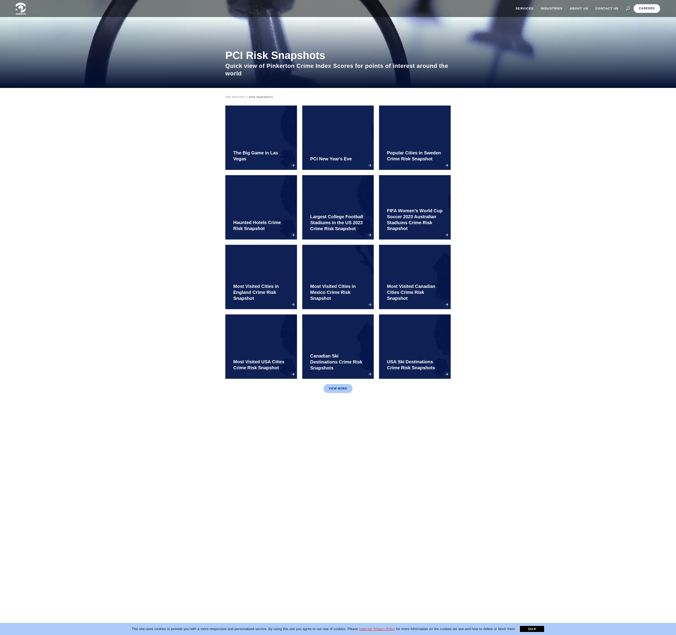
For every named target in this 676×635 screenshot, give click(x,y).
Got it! (532, 628)
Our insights (235, 97)
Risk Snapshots (261, 97)
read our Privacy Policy (377, 629)
